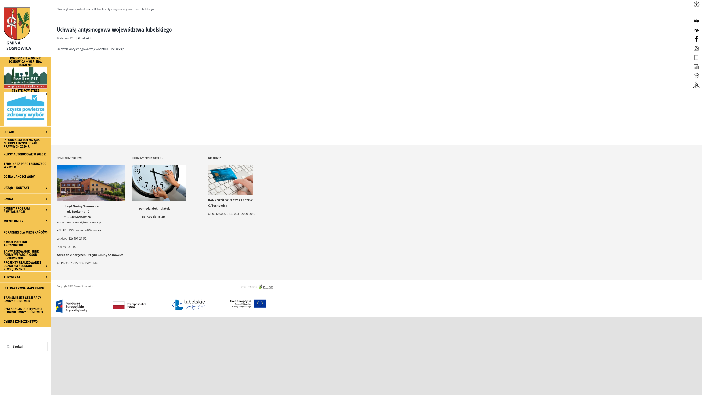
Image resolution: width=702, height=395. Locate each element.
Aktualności (84, 38)
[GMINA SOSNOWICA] (26, 6)
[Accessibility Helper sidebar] (696, 4)
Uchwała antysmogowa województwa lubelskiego (90, 49)
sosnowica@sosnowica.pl (84, 222)
